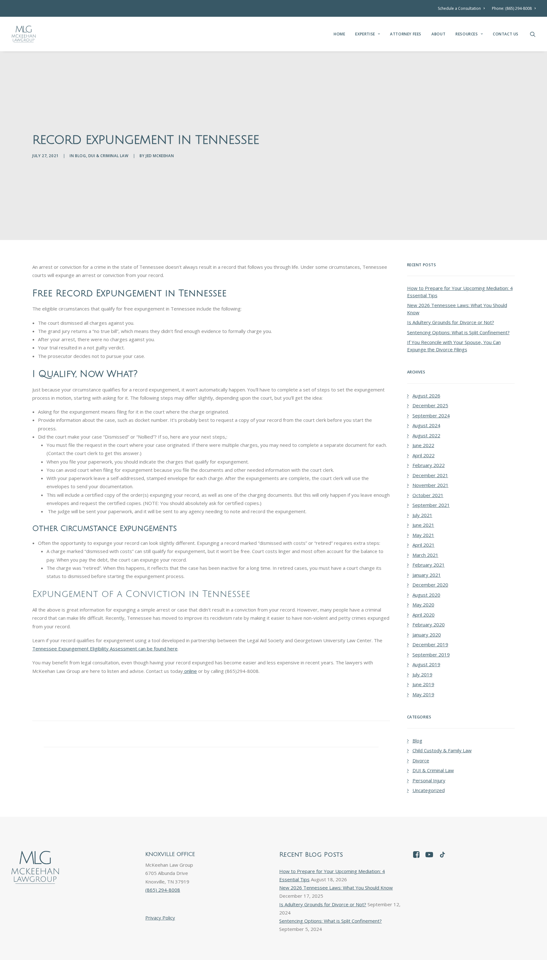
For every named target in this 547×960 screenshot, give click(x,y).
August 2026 (426, 395)
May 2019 (423, 694)
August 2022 (426, 435)
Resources (467, 34)
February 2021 (428, 565)
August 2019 (426, 664)
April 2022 (423, 455)
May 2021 (423, 535)
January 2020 (426, 634)
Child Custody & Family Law (442, 750)
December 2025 (430, 405)
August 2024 (426, 425)
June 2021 (423, 525)
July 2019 (422, 674)
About (438, 34)
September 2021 (431, 505)
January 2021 (426, 575)
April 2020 (423, 615)
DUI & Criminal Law (108, 155)
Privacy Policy (160, 917)
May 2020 (423, 604)
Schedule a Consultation (459, 8)
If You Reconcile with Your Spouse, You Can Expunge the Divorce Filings (454, 346)
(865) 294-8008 (162, 890)
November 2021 (430, 485)
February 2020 (428, 624)
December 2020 (430, 585)
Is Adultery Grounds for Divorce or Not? (450, 322)
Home (339, 34)
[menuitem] (462, 8)
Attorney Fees (405, 34)
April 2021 (423, 545)
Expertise (365, 34)
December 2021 (430, 475)
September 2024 (431, 415)
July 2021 (422, 515)
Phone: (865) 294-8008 (512, 8)
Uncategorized (428, 790)
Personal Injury (428, 780)
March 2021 (425, 555)
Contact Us (506, 34)
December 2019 (430, 644)
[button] (533, 34)
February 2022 (428, 465)
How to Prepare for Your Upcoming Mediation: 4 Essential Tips (460, 291)
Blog (80, 155)
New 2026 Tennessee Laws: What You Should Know (457, 309)
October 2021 (427, 495)
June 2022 (423, 445)
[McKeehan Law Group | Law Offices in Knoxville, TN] (23, 34)
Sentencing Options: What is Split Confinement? (458, 332)
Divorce (420, 760)
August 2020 (426, 595)
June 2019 (423, 684)
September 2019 (431, 654)
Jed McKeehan (160, 155)
